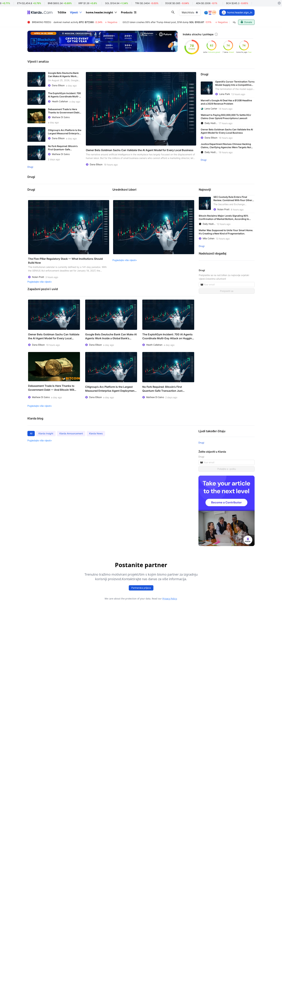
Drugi (30, 166)
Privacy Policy (169, 598)
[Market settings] (279, 3)
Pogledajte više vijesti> (39, 281)
